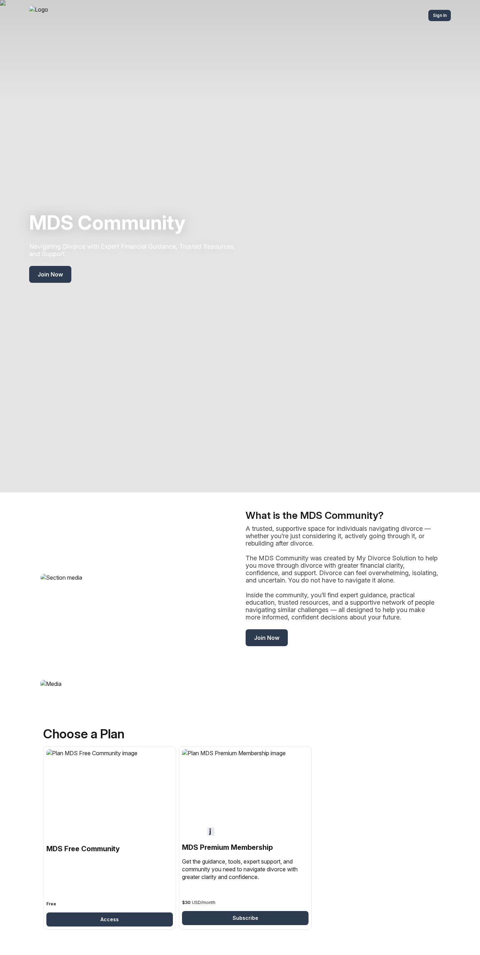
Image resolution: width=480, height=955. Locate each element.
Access (109, 919)
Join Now (50, 274)
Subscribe (245, 918)
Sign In (440, 15)
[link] (109, 838)
